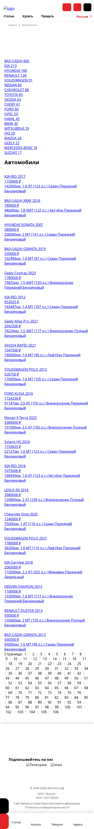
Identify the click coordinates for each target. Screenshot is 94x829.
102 (8, 712)
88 (30, 702)
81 (47, 697)
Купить (28, 16)
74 (59, 692)
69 (10, 692)
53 (20, 683)
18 (10, 663)
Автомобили (29, 25)
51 (86, 678)
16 (74, 658)
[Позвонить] (77, 7)
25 (79, 663)
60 (7, 687)
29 (37, 668)
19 (20, 663)
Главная (12, 25)
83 (66, 697)
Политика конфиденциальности (47, 807)
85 (86, 697)
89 (40, 702)
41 (69, 673)
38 (40, 673)
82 (57, 697)
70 (20, 692)
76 (79, 692)
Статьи (9, 16)
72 (40, 692)
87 (20, 702)
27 (17, 668)
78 (17, 697)
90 (50, 702)
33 (76, 668)
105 (44, 712)
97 (37, 707)
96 (27, 707)
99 (57, 707)
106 (56, 712)
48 (57, 678)
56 (50, 683)
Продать (47, 16)
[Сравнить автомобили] (4, 821)
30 (47, 668)
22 (50, 663)
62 (27, 687)
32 (66, 668)
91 (59, 702)
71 (30, 692)
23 (59, 663)
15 (64, 658)
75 (69, 692)
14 (55, 658)
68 (86, 687)
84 (76, 697)
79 (27, 697)
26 (7, 668)
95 (17, 707)
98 (47, 707)
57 (59, 683)
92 (69, 702)
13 (45, 658)
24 (69, 663)
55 (40, 683)
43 (7, 678)
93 (79, 702)
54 (30, 683)
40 (59, 673)
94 (7, 707)
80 (37, 697)
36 (20, 673)
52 (10, 683)
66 (66, 687)
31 (57, 668)
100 (67, 707)
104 (32, 712)
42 (79, 673)
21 (40, 663)
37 (30, 673)
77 (7, 697)
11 (25, 658)
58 (69, 683)
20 (30, 663)
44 (17, 678)
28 (27, 668)
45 (27, 678)
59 (79, 683)
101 (79, 707)
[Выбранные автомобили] (4, 806)
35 (10, 673)
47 (47, 678)
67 (76, 687)
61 (17, 687)
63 (37, 687)
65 (57, 687)
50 (76, 678)
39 (50, 673)
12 (35, 658)
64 (47, 687)
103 (20, 712)
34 (86, 668)
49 (66, 678)
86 (10, 702)
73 (50, 692)
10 (15, 658)
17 (84, 658)
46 (37, 678)
